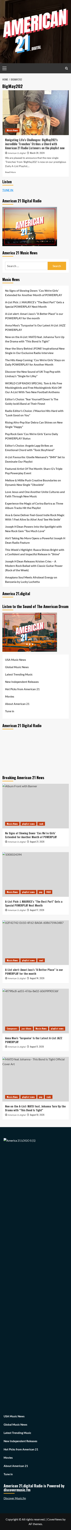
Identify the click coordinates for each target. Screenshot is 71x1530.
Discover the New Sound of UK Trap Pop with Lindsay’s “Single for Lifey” (32, 374)
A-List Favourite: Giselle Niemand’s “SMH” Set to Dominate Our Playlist (35, 459)
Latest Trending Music (19, 674)
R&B (48, 891)
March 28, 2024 (37, 152)
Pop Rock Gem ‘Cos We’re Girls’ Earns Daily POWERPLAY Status (31, 436)
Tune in (9, 711)
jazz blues (26, 1028)
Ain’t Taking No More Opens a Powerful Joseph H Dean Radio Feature (35, 540)
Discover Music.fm (15, 1498)
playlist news (28, 823)
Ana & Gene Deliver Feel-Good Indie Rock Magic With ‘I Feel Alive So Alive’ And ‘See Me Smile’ (34, 517)
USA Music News (15, 659)
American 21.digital (17, 153)
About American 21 (17, 703)
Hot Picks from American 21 (22, 689)
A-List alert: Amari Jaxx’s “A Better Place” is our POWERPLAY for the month (34, 316)
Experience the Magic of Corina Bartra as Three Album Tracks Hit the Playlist (34, 506)
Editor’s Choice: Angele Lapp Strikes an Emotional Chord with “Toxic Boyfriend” (30, 448)
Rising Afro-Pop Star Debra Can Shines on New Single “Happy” (34, 424)
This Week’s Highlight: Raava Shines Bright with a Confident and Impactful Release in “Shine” (34, 552)
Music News (12, 130)
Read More (10, 172)
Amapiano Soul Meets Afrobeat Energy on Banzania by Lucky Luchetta (31, 579)
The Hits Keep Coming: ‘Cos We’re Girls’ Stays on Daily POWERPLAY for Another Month (35, 362)
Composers (12, 1028)
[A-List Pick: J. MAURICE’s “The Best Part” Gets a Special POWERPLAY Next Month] (35, 874)
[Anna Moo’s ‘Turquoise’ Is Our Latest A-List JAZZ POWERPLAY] (35, 1011)
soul (41, 960)
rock (41, 823)
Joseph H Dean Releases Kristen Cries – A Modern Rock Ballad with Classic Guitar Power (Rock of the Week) (34, 566)
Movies (9, 696)
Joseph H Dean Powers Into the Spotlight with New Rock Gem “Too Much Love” (33, 529)
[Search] (66, 68)
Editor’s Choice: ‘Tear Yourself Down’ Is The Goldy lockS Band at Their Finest (31, 401)
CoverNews (54, 1519)
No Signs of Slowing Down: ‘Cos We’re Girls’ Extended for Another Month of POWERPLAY (33, 293)
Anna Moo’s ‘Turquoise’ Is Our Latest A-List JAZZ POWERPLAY (35, 327)
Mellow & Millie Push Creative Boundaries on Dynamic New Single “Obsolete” (33, 482)
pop (40, 891)
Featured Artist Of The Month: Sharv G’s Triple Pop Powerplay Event (33, 471)
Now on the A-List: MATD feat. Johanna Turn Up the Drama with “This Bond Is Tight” (34, 339)
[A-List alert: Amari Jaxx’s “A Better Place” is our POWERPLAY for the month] (35, 942)
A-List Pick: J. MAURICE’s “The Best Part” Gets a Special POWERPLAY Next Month (34, 304)
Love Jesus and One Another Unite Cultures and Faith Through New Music (35, 494)
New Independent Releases (22, 681)
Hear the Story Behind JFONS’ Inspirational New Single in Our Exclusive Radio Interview (35, 351)
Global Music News (17, 667)
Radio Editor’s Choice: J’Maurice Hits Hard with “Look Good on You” (34, 413)
